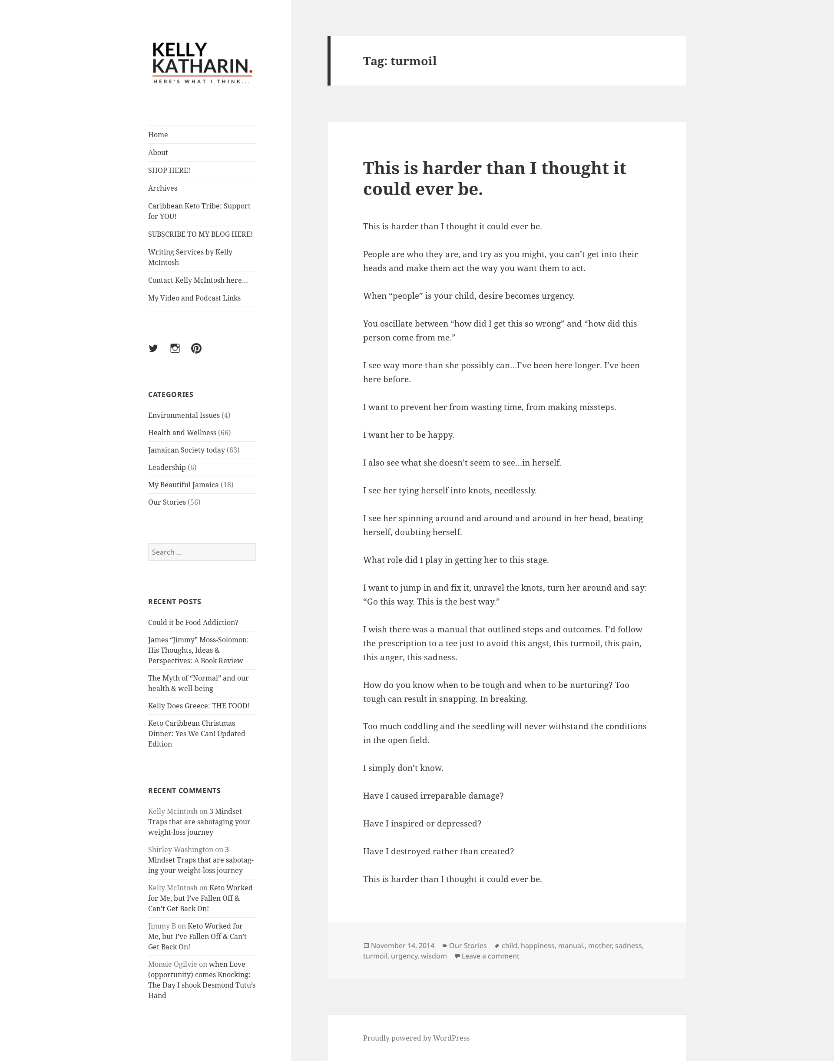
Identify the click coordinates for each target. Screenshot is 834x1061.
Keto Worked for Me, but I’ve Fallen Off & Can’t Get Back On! (200, 898)
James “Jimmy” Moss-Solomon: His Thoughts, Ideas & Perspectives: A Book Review (198, 650)
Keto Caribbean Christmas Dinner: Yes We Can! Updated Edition (196, 733)
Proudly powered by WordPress (416, 1038)
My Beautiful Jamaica (183, 484)
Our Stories (167, 502)
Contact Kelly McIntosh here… (198, 280)
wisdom (434, 956)
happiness (538, 945)
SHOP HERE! (169, 170)
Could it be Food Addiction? (193, 622)
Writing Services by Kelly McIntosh (190, 257)
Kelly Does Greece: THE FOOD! (199, 706)
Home (158, 134)
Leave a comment (491, 956)
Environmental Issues (184, 415)
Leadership (167, 467)
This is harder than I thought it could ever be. (494, 178)
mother (600, 945)
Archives (162, 188)
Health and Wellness (182, 432)
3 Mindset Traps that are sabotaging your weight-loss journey (199, 821)
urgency (404, 956)
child (509, 945)
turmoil (375, 956)
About (158, 152)
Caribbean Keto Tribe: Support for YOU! (199, 211)
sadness (628, 945)
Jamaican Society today (186, 450)
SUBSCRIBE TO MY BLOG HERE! (200, 234)
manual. (571, 945)
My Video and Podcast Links (194, 298)
